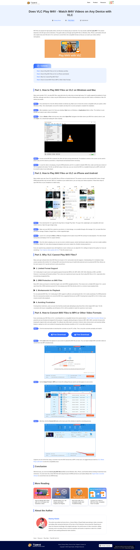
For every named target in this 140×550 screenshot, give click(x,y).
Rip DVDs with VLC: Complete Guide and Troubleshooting (78, 502)
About (59, 544)
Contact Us (83, 544)
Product (95, 2)
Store (88, 2)
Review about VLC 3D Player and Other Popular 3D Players (59, 502)
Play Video (71, 20)
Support (78, 544)
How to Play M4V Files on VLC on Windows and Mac (52, 71)
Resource (103, 2)
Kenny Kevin (57, 20)
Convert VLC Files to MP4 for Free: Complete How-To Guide (97, 502)
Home (35, 538)
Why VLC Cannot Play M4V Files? (48, 76)
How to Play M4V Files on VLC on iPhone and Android (53, 74)
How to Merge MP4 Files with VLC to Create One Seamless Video (42, 502)
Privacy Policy (65, 544)
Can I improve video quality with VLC (49, 250)
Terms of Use (72, 544)
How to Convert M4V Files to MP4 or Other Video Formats (54, 79)
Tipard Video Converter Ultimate (95, 318)
